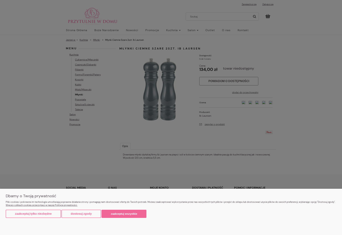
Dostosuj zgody (81, 213)
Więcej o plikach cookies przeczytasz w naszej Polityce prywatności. (41, 205)
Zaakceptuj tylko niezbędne (33, 213)
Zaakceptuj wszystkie (124, 213)
